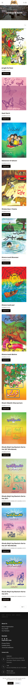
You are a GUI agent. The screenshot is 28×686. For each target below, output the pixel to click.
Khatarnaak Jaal (8, 305)
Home (3, 615)
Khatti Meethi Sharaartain (12, 403)
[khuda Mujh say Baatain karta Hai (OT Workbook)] (14, 524)
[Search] (23, 2)
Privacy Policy (6, 643)
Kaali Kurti (6, 113)
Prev (5, 607)
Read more (6, 73)
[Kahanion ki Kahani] (14, 140)
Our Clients (5, 629)
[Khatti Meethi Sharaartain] (14, 382)
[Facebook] (2, 638)
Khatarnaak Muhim (9, 354)
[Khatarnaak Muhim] (14, 332)
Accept (10, 683)
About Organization (7, 626)
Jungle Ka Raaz (7, 68)
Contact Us (5, 617)
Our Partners (5, 631)
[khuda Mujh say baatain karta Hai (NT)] (14, 476)
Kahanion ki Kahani (9, 161)
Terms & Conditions (7, 647)
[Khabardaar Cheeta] (14, 188)
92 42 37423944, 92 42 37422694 (16, 667)
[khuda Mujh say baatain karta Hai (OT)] (14, 572)
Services (18, 615)
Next (22, 607)
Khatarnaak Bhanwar (10, 257)
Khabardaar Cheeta (9, 209)
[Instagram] (4, 638)
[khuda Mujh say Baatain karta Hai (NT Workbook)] (14, 428)
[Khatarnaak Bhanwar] (14, 236)
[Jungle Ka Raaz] (14, 46)
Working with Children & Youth (18, 501)
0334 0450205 (11, 673)
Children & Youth (6, 70)
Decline (17, 683)
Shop (13, 615)
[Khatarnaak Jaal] (14, 284)
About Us (8, 615)
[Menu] (2, 2)
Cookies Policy (6, 645)
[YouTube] (6, 638)
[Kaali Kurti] (14, 93)
